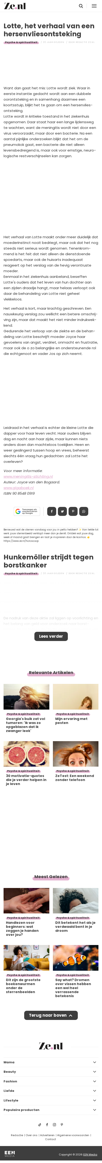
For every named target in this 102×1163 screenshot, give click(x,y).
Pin (73, 511)
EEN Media (90, 1154)
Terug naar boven (48, 1015)
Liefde (9, 1091)
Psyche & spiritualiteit (21, 42)
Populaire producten (21, 1110)
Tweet (62, 511)
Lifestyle (11, 1100)
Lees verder (51, 636)
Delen (51, 511)
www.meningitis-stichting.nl (28, 476)
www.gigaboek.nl (19, 487)
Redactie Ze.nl (85, 42)
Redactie (17, 1135)
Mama (9, 1062)
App (83, 511)
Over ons (31, 1135)
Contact (50, 1139)
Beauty (10, 1071)
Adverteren (47, 1135)
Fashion (10, 1081)
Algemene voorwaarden (73, 1135)
